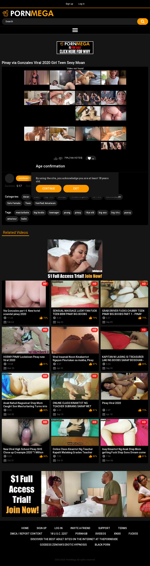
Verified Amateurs (45, 203)
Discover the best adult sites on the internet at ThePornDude (74, 539)
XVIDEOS (100, 533)
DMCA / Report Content (26, 533)
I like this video (56, 159)
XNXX (117, 533)
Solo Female (13, 203)
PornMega (71, 559)
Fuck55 (133, 533)
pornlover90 (25, 178)
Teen (28, 203)
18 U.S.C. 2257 (58, 533)
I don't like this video (60, 159)
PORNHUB (81, 533)
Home (25, 528)
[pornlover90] (9, 178)
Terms (122, 528)
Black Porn (102, 544)
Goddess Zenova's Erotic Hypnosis (63, 544)
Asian (26, 197)
